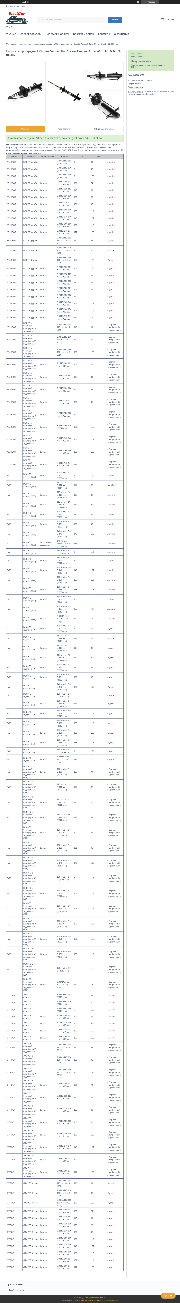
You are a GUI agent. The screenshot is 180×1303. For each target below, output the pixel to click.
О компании (121, 34)
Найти (115, 20)
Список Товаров (30, 34)
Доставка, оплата (58, 34)
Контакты (104, 34)
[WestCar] (21, 18)
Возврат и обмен (83, 34)
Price (29, 44)
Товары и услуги (17, 44)
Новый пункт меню (16, 1290)
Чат (170, 1296)
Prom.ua (102, 1298)
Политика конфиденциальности (105, 1300)
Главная (11, 34)
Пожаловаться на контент (80, 1300)
